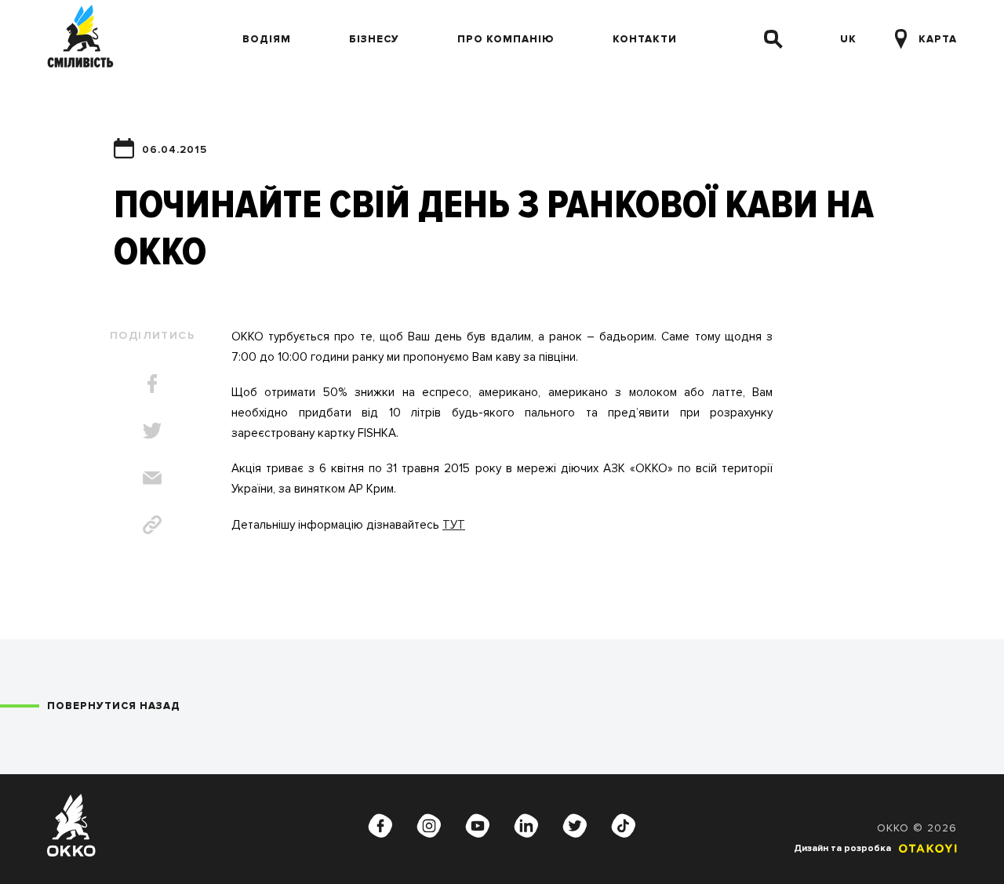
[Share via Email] (152, 477)
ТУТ (453, 525)
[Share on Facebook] (152, 383)
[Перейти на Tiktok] (623, 825)
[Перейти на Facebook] (380, 825)
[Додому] (80, 39)
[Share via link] (152, 524)
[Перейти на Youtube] (477, 825)
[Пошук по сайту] (773, 39)
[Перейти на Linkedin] (526, 825)
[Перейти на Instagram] (429, 825)
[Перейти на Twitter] (574, 825)
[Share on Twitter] (152, 430)
